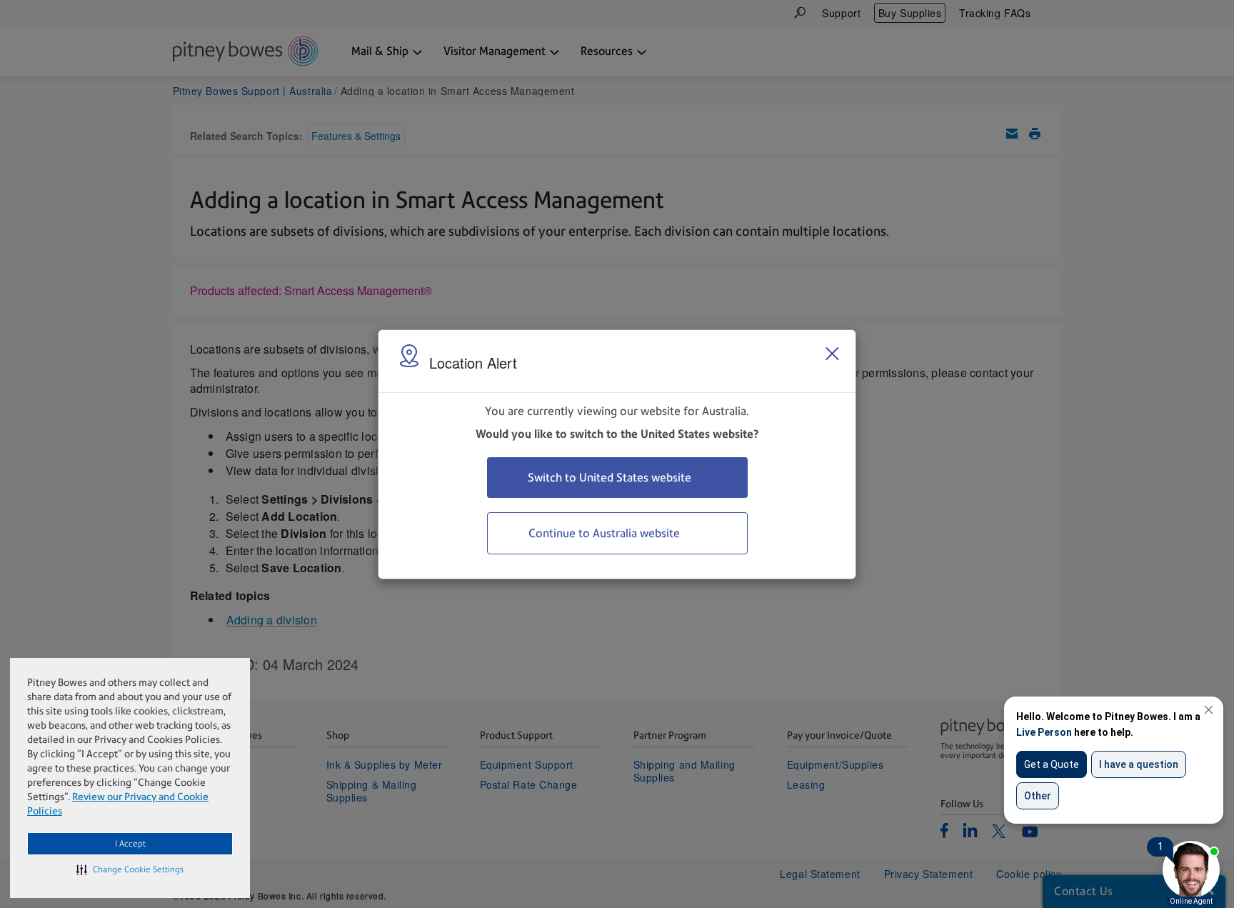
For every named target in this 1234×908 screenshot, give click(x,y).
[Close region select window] (832, 353)
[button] (130, 869)
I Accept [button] (130, 844)
